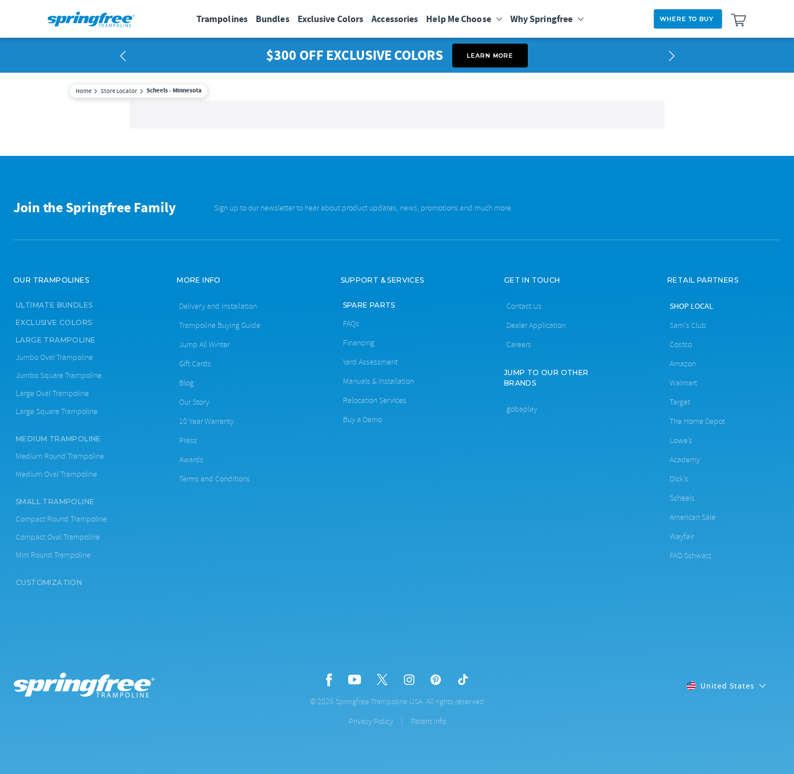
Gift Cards (195, 364)
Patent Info (428, 721)
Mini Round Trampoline (53, 555)
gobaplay (521, 409)
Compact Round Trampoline (61, 519)
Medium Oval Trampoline (56, 474)
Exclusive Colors (331, 19)
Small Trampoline (55, 501)
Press (188, 440)
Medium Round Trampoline (60, 456)
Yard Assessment (370, 362)
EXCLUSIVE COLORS (54, 322)
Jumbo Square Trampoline (59, 375)
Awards (191, 460)
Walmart (683, 383)
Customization (49, 582)
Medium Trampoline (58, 438)
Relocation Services (374, 400)
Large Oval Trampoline (52, 393)
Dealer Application (536, 325)
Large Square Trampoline (57, 411)
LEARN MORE (490, 55)
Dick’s (679, 479)
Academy (685, 460)
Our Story (194, 402)
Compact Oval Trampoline (58, 537)
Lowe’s (681, 440)
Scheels (682, 498)
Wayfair (682, 536)
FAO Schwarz (690, 556)
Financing (358, 343)
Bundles (272, 19)
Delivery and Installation (218, 306)
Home (83, 91)
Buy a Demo (362, 420)
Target (680, 402)
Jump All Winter (204, 344)
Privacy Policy (371, 721)
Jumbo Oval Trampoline (54, 357)
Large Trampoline (55, 340)
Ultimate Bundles (54, 305)
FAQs (351, 324)
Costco (681, 344)
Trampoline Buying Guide (219, 325)
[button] (123, 55)
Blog (186, 383)
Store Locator (119, 91)
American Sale (693, 517)
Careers (518, 344)
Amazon (683, 364)
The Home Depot (697, 421)
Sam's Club (688, 325)
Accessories (394, 19)
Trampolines (222, 19)
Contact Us (524, 306)
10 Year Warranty (206, 421)
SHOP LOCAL (691, 306)
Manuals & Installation (378, 381)
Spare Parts (369, 305)
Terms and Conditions (214, 479)
